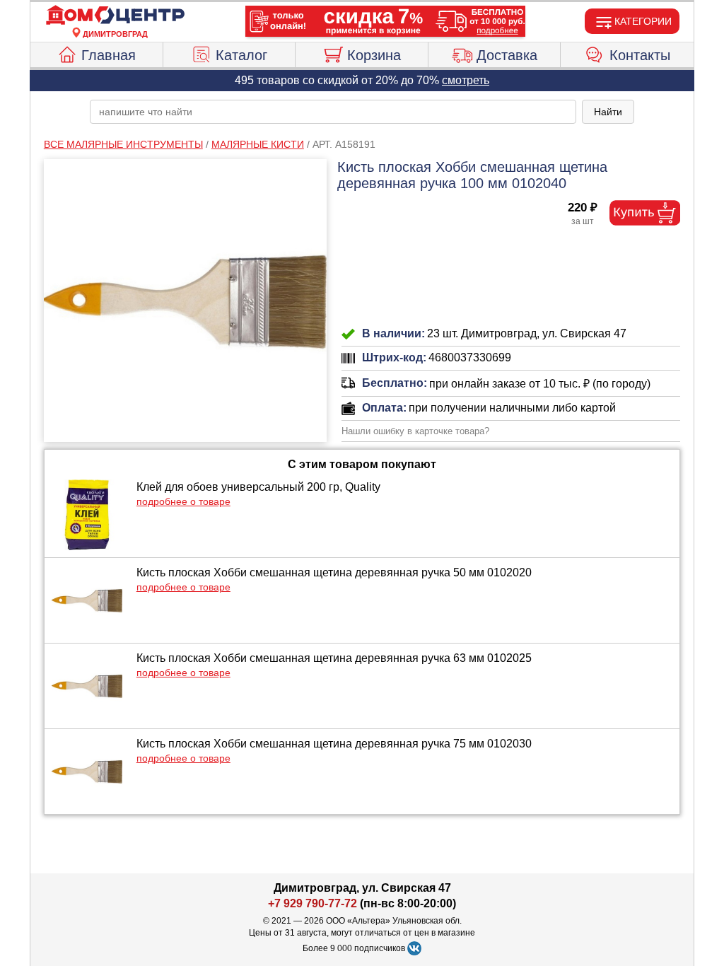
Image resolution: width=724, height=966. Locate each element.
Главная (108, 55)
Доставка (507, 55)
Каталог (241, 55)
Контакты (639, 55)
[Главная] (115, 15)
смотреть (465, 80)
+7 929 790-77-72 (312, 903)
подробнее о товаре (183, 501)
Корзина (374, 55)
